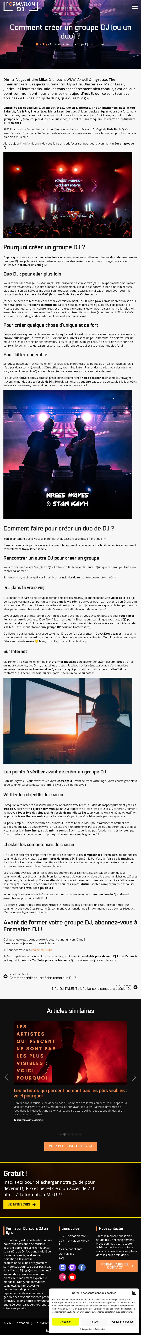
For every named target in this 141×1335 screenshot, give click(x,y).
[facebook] (82, 1267)
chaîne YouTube (41, 950)
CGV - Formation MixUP (74, 1236)
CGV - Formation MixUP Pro (74, 1242)
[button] (134, 1293)
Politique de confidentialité (92, 1329)
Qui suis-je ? (66, 1254)
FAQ (61, 1258)
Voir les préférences (122, 1321)
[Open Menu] (135, 6)
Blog (44, 44)
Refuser (94, 1321)
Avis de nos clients (70, 1249)
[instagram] (62, 1277)
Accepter (66, 1321)
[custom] (62, 1267)
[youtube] (72, 1277)
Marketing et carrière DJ (30, 1120)
